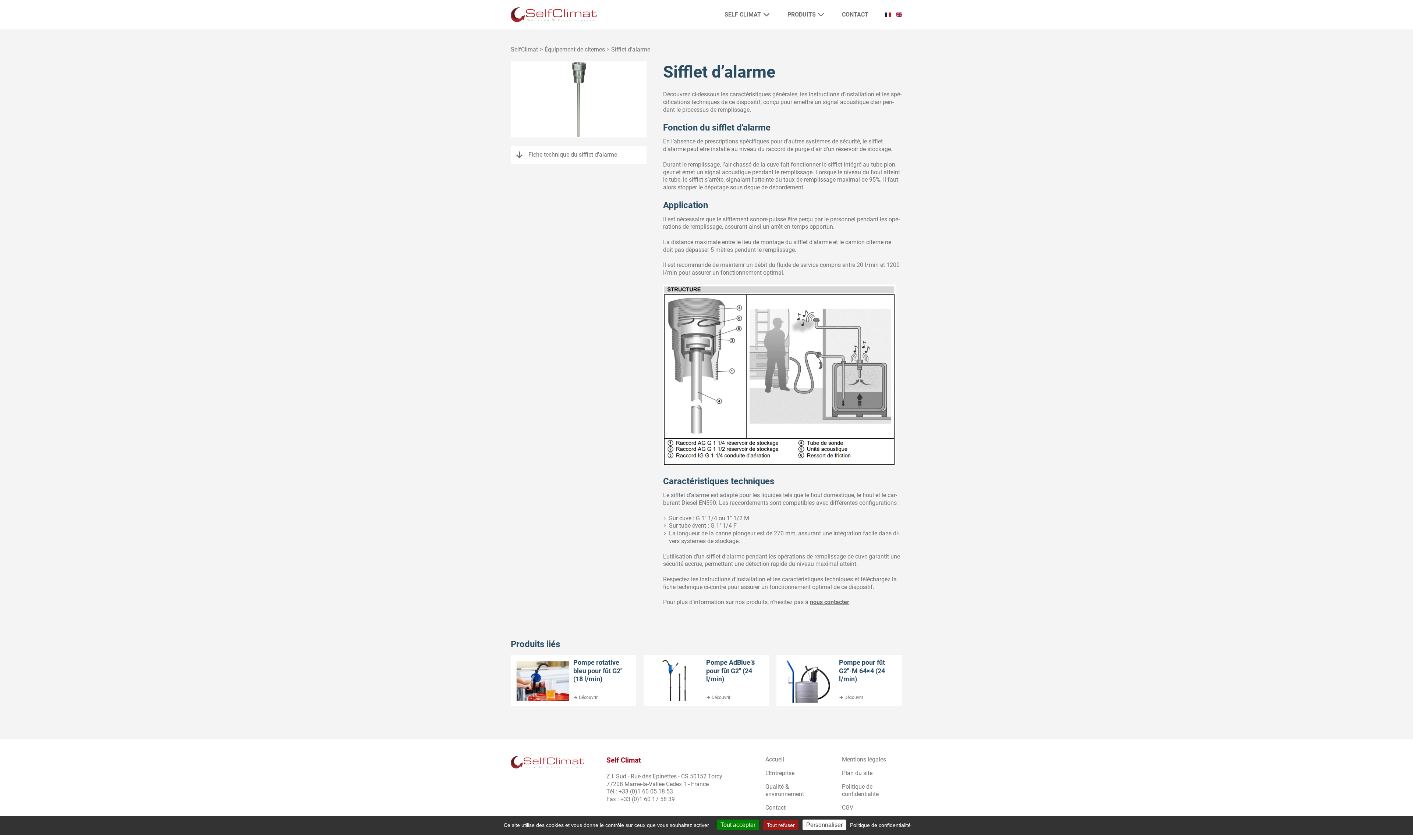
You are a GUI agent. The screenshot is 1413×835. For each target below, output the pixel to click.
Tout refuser (781, 825)
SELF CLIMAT (743, 14)
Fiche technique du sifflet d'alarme (572, 154)
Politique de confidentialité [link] (880, 825)
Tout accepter (737, 825)
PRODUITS (801, 14)
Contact (855, 14)
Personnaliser (824, 825)
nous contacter (829, 602)
